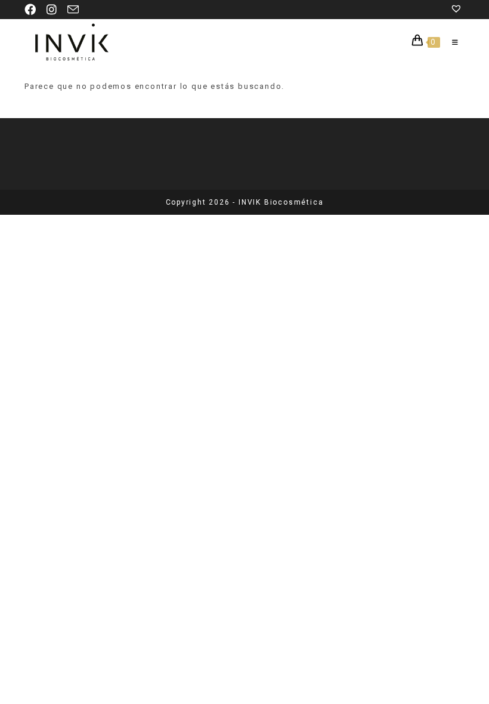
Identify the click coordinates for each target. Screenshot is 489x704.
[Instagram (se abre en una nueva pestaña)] (52, 10)
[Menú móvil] (451, 43)
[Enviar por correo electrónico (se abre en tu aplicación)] (74, 10)
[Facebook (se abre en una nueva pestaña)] (33, 10)
